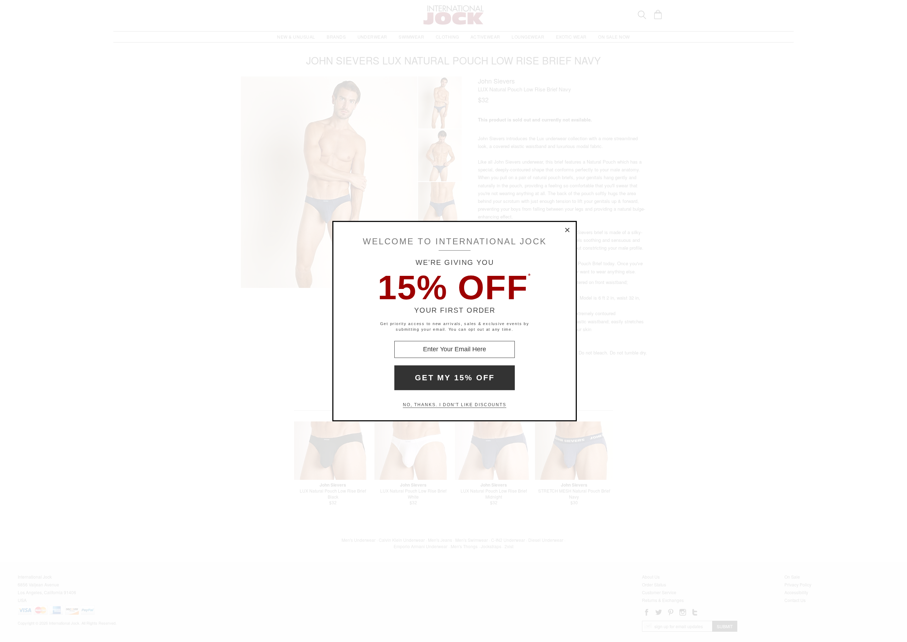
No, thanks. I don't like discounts (454, 404)
